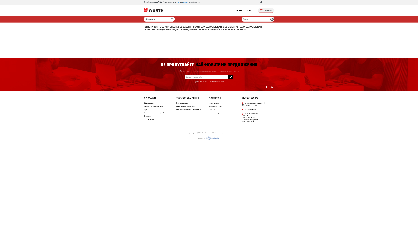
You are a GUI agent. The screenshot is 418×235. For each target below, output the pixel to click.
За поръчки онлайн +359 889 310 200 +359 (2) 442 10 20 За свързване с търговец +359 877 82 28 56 (250, 118)
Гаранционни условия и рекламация (188, 110)
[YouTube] (271, 87)
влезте (185, 2)
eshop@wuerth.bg (251, 109)
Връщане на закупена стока (185, 106)
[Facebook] (266, 87)
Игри (145, 110)
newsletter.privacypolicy (216, 82)
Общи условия (148, 103)
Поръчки (212, 110)
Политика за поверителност (153, 106)
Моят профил (214, 103)
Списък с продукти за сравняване (220, 113)
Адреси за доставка (215, 106)
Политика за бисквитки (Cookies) (155, 113)
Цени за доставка (182, 103)
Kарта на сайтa (149, 119)
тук (178, 2)
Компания (147, 116)
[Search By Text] (272, 19)
